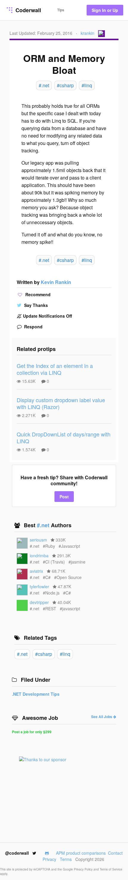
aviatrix (36, 571)
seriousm (38, 540)
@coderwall (17, 853)
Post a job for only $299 (31, 731)
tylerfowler (39, 586)
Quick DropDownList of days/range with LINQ (63, 437)
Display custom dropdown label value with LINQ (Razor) (61, 403)
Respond (33, 327)
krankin (87, 33)
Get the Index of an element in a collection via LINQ (55, 369)
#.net (44, 525)
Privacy (49, 859)
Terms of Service (111, 869)
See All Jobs (102, 716)
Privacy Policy (83, 869)
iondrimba (39, 555)
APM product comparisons (81, 853)
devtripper (39, 602)
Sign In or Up (105, 10)
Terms (66, 859)
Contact (115, 853)
